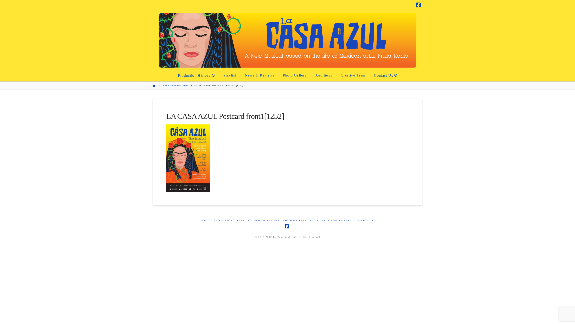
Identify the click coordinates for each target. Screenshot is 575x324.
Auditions (317, 220)
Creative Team (340, 220)
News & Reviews (267, 220)
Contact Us (364, 220)
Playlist (244, 220)
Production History (218, 220)
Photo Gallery (295, 220)
